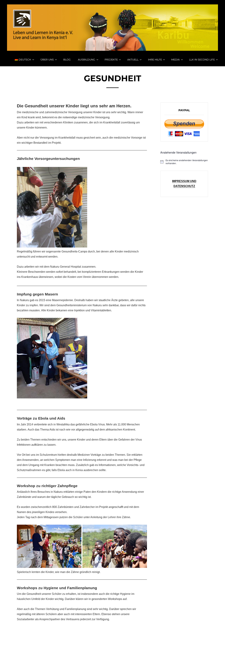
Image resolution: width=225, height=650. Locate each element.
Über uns (47, 59)
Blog (67, 59)
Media (175, 59)
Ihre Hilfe (155, 59)
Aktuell (133, 59)
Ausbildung (86, 59)
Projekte (111, 59)
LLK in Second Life (202, 59)
